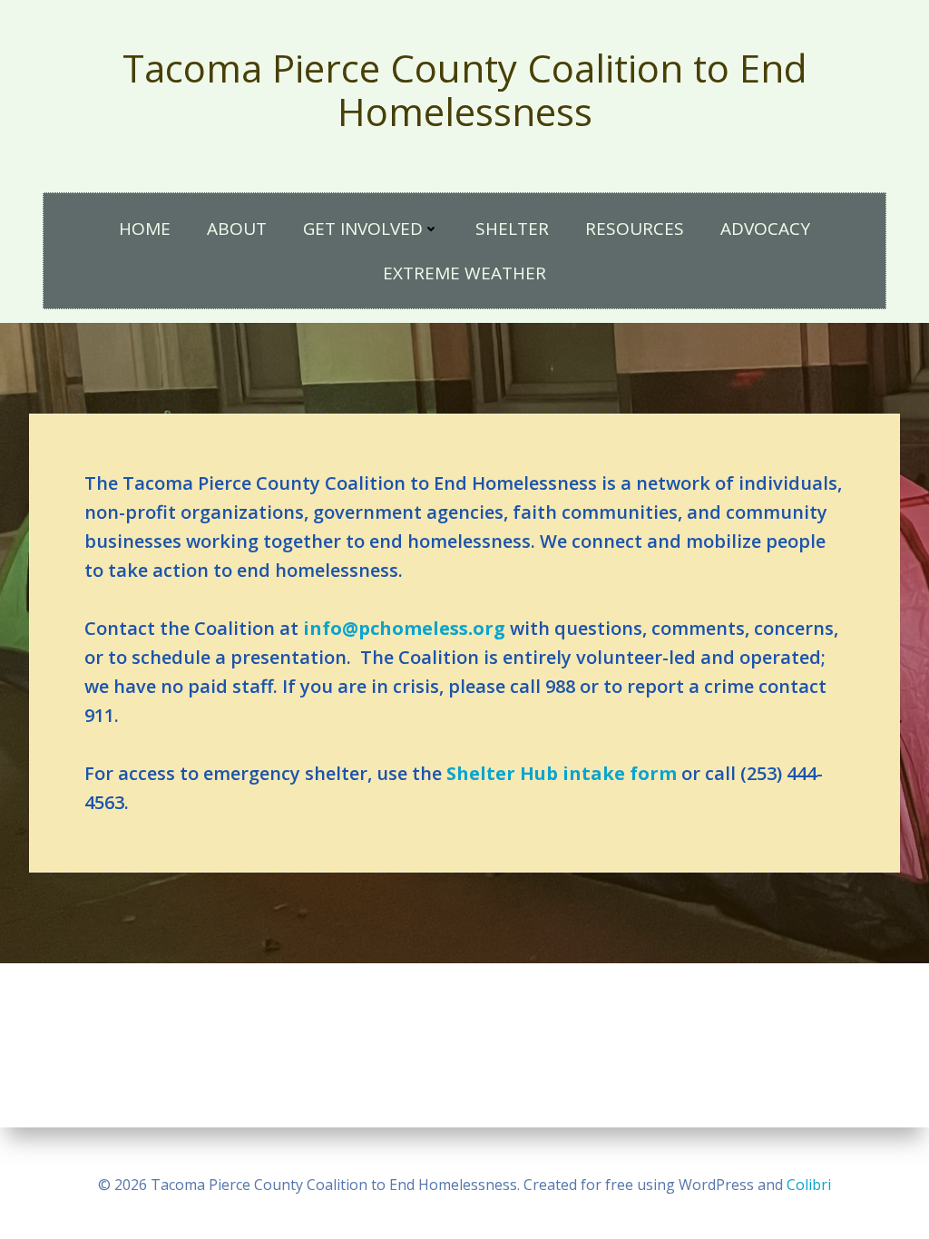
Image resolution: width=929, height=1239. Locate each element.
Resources (634, 228)
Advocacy (765, 228)
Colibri (809, 1185)
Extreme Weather (464, 273)
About (237, 228)
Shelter (512, 228)
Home (145, 228)
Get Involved (363, 228)
